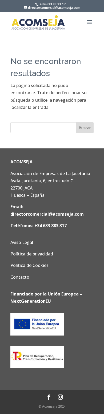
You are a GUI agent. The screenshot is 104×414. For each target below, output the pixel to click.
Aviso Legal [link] (21, 242)
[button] (89, 25)
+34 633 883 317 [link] (50, 225)
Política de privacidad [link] (31, 254)
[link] (38, 22)
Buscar (85, 127)
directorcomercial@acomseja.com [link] (47, 214)
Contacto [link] (19, 277)
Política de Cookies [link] (29, 265)
